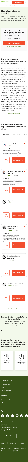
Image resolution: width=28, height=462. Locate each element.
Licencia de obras (9, 5)
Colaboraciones (5, 406)
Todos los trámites (6, 400)
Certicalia (2, 5)
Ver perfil (6, 160)
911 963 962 (4, 425)
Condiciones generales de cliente (16, 450)
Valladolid (5, 331)
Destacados (5, 134)
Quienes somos (5, 384)
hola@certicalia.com (7, 430)
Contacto (9, 436)
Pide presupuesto (18, 2)
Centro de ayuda (6, 390)
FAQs (2, 387)
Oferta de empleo (6, 403)
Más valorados (17, 134)
